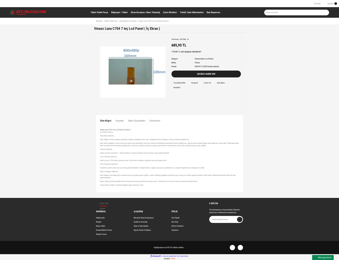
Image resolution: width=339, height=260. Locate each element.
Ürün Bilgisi (105, 120)
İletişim (98, 222)
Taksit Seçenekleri (136, 120)
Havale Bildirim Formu (104, 230)
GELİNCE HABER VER (206, 74)
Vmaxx (197, 63)
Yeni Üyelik (175, 218)
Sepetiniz (175, 230)
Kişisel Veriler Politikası (142, 230)
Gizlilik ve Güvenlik (140, 222)
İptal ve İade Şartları (141, 226)
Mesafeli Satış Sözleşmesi (144, 218)
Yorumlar (119, 120)
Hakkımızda (100, 218)
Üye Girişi (174, 222)
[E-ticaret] (169, 256)
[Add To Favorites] (178, 83)
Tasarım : (169, 258)
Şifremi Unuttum (177, 226)
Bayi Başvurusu (213, 12)
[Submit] (239, 219)
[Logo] (28, 12)
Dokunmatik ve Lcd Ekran (204, 59)
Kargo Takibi (100, 226)
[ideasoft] (155, 256)
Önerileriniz (154, 120)
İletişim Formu (101, 234)
